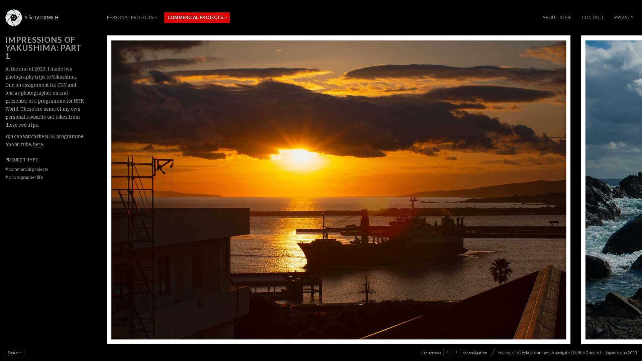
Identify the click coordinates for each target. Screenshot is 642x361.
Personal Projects (130, 17)
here (38, 144)
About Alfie (556, 17)
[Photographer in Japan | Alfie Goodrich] (33, 17)
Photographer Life (24, 177)
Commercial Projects (195, 17)
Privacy (623, 17)
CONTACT (593, 17)
